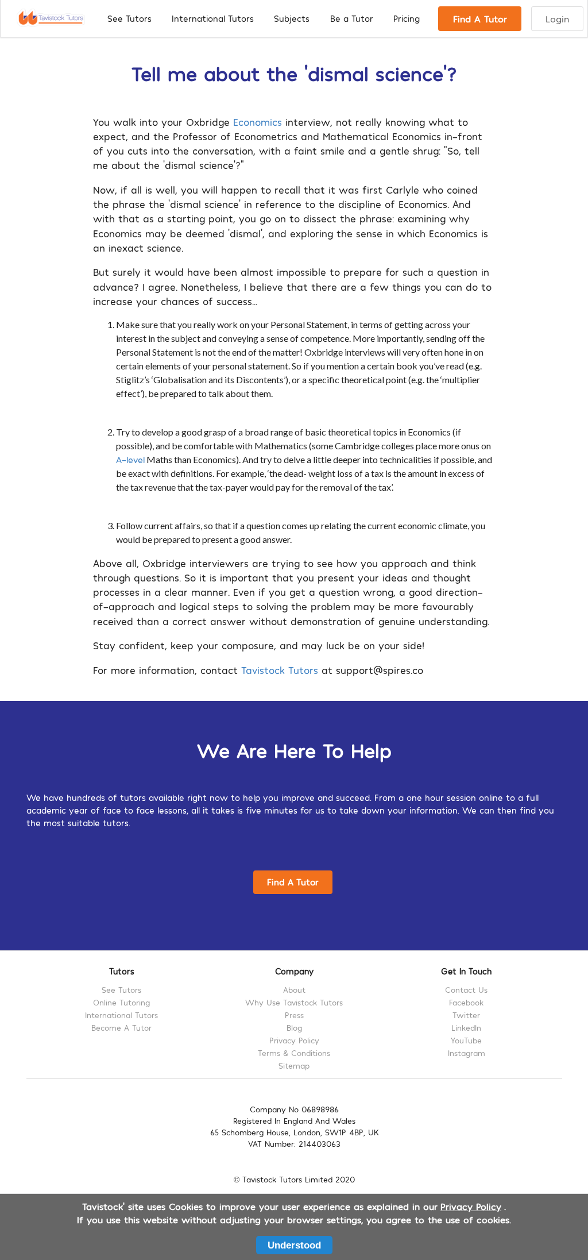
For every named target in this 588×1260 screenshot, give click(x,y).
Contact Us (466, 990)
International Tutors (213, 18)
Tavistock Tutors (279, 670)
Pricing (406, 18)
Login (557, 18)
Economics (257, 121)
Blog (294, 1027)
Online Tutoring (121, 1002)
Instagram (466, 1053)
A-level (130, 459)
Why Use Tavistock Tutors (294, 1002)
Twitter (466, 1015)
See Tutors (129, 18)
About (294, 990)
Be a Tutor (351, 18)
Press (294, 1015)
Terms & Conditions (294, 1053)
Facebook (466, 1002)
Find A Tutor (480, 18)
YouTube (466, 1040)
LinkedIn (466, 1027)
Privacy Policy (294, 1040)
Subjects (292, 18)
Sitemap (294, 1065)
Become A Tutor (121, 1027)
